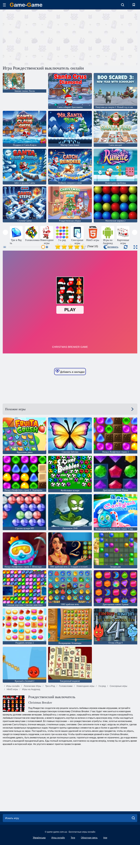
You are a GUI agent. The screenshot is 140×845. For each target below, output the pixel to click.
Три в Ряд (50, 686)
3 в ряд (102, 686)
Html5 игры (12, 689)
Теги (73, 837)
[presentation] (5, 232)
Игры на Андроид (31, 689)
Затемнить (112, 247)
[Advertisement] (36, 36)
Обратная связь (89, 837)
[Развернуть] (135, 247)
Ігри (105, 837)
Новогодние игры (85, 686)
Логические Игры (32, 686)
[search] (133, 818)
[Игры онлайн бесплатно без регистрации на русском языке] (26, 5)
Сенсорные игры (118, 686)
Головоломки (66, 686)
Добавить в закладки (72, 371)
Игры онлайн (13, 686)
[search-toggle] (123, 4)
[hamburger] (4, 4)
